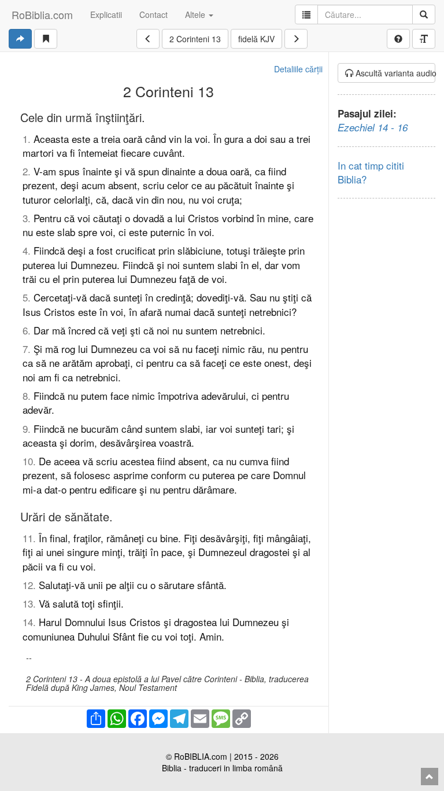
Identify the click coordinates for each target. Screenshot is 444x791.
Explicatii (106, 14)
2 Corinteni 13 (195, 39)
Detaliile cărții (298, 69)
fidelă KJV (256, 39)
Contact (153, 14)
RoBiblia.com (42, 14)
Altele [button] (196, 14)
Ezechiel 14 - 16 (373, 127)
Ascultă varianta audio (394, 73)
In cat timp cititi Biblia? (371, 172)
